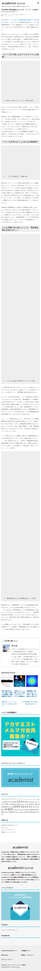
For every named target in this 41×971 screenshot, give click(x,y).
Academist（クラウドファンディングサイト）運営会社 (13, 965)
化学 (18, 801)
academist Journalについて (9, 825)
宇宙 (9, 16)
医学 (23, 802)
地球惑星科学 (32, 802)
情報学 (22, 804)
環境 (26, 807)
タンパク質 (36, 799)
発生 (20, 810)
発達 (23, 810)
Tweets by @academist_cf (9, 930)
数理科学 (32, 804)
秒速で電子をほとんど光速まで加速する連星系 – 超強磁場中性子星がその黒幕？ (7, 694)
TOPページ (4, 827)
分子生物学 (12, 802)
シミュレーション (27, 799)
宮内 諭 (5, 14)
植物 (4, 807)
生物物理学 (16, 810)
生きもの (33, 806)
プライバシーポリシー (8, 830)
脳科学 (12, 812)
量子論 (35, 812)
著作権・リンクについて (8, 832)
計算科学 (17, 812)
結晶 (4, 812)
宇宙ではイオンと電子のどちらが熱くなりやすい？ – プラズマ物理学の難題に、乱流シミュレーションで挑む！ (19, 696)
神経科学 (33, 810)
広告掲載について (25, 950)
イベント (29, 14)
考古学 (8, 812)
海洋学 (9, 807)
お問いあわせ (4, 955)
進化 (25, 812)
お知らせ (24, 14)
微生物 (14, 804)
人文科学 (4, 802)
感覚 (26, 804)
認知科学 (21, 812)
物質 (22, 806)
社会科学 (27, 810)
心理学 (18, 804)
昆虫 (36, 804)
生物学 (9, 809)
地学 (26, 802)
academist (5, 875)
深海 (12, 807)
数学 (28, 804)
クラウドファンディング (11, 799)
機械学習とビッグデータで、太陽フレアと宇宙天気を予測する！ (9, 704)
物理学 (16, 806)
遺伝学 (30, 812)
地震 (37, 802)
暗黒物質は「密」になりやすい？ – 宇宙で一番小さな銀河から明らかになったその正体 (32, 694)
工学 (9, 804)
